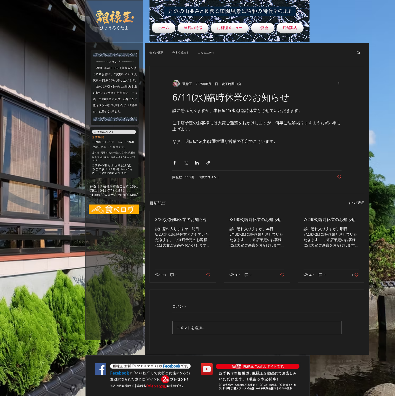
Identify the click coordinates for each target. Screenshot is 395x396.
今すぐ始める (180, 52)
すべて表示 (356, 202)
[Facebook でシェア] (174, 163)
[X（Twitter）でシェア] (186, 163)
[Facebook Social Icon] (100, 369)
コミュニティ (206, 52)
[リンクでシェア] (208, 163)
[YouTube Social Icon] (207, 369)
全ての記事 (156, 52)
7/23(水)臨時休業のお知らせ (329, 219)
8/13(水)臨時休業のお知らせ (255, 219)
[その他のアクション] (339, 83)
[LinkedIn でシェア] (197, 163)
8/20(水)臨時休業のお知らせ (181, 219)
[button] (358, 52)
